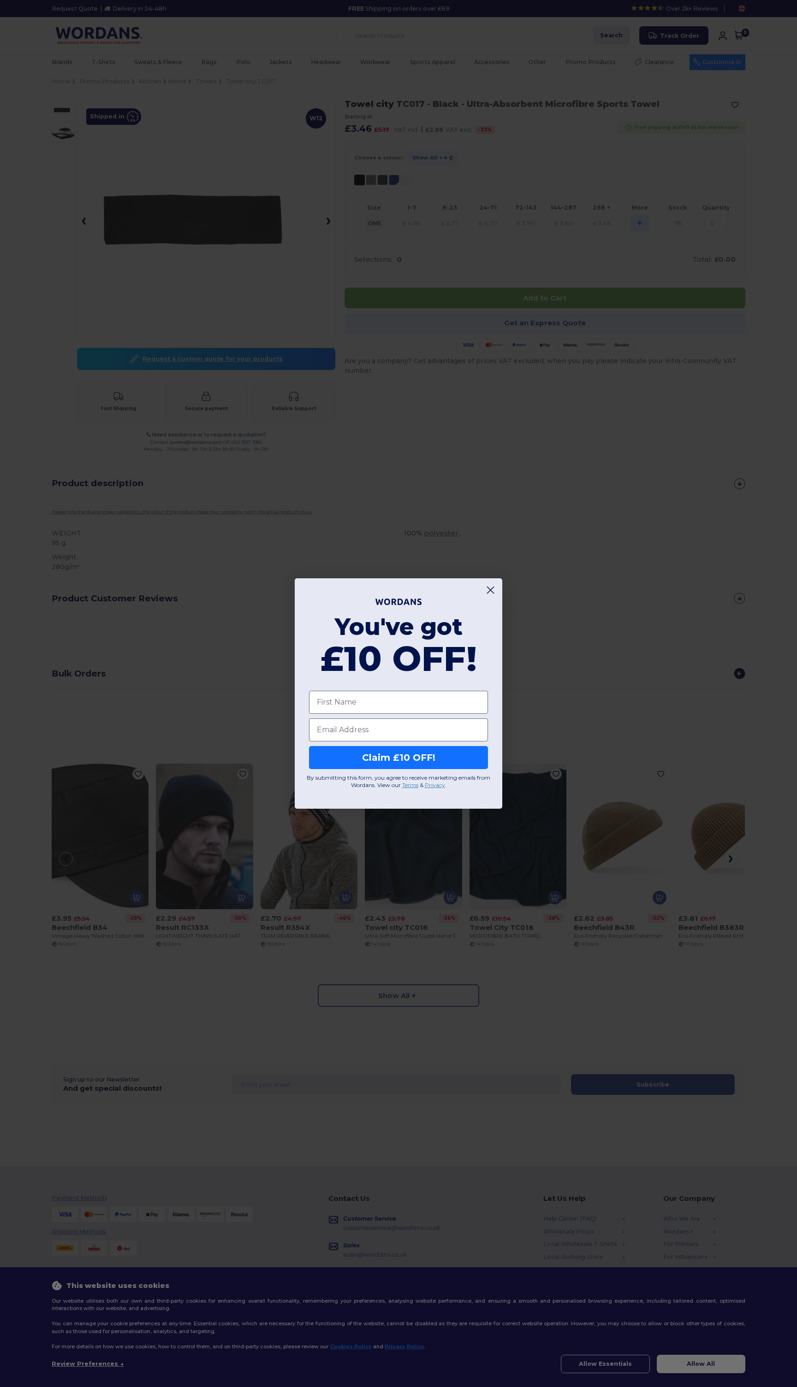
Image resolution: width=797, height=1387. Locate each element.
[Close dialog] (490, 590)
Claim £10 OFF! (398, 757)
